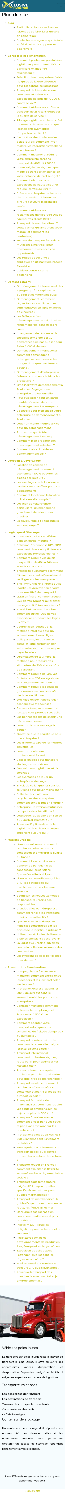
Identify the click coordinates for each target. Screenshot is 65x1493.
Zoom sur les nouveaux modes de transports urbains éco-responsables (38, 900)
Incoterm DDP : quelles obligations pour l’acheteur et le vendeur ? (38, 1229)
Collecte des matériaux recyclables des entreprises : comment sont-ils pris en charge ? (40, 798)
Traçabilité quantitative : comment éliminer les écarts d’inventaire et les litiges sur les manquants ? (40, 575)
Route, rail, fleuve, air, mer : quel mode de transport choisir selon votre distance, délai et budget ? (38, 172)
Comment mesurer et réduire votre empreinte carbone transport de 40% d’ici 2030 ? (37, 159)
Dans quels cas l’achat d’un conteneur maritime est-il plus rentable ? (37, 1216)
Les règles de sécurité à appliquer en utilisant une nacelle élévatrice (39, 262)
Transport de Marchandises (27, 967)
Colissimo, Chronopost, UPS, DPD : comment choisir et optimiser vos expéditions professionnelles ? (39, 549)
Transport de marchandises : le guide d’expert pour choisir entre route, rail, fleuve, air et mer (39, 1203)
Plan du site (33, 1490)
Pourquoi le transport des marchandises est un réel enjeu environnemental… (38, 1276)
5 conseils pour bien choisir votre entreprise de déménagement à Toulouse (39, 415)
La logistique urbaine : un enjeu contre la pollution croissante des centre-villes (39, 947)
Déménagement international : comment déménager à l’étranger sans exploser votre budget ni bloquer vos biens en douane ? (38, 359)
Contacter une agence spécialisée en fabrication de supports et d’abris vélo (40, 44)
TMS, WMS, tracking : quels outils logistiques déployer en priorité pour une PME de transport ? (39, 588)
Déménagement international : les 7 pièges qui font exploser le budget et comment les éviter (40, 290)
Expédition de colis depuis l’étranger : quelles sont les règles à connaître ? (35, 1255)
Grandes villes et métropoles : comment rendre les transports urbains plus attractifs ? (38, 913)
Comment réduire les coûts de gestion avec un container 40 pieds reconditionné (38, 691)
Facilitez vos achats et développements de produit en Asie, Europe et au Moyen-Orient (39, 1242)
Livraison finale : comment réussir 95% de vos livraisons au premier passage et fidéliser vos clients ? (39, 601)
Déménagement (19, 281)
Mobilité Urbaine (19, 839)
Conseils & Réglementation (27, 55)
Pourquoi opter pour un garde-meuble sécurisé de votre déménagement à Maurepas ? (38, 402)
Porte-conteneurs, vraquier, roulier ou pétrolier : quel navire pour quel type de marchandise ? (39, 1074)
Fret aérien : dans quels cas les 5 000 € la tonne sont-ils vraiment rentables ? (39, 1139)
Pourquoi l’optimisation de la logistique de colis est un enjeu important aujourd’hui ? (38, 828)
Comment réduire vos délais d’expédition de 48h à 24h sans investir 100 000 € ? (37, 562)
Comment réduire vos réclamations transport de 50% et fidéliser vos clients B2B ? (39, 215)
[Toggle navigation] (61, 6)
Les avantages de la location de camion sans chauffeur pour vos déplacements (38, 486)
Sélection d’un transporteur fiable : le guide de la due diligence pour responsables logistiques (39, 81)
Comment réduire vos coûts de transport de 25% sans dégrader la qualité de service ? (38, 112)
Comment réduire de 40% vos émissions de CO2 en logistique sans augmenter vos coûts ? (38, 678)
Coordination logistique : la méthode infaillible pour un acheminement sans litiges (35, 631)
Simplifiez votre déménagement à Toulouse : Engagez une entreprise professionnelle (40, 389)
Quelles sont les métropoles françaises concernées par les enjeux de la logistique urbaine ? (39, 926)
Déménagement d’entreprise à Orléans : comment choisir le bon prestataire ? (39, 376)
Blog (11, 23)
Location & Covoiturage (24, 460)
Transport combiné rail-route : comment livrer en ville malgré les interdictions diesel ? (38, 1044)
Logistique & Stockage (24, 532)
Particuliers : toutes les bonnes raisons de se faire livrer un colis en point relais (38, 31)
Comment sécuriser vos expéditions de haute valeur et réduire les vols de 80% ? (37, 185)
